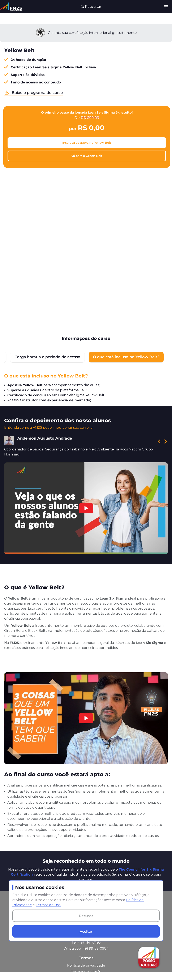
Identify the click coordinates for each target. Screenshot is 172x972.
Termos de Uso (48, 905)
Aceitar (86, 931)
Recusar (86, 916)
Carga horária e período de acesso (47, 357)
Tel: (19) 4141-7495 (86, 942)
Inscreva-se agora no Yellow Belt (86, 143)
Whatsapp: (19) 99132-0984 (86, 948)
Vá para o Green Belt (86, 156)
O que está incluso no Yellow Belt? (126, 357)
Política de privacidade (86, 965)
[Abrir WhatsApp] (10, 961)
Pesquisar (92, 7)
